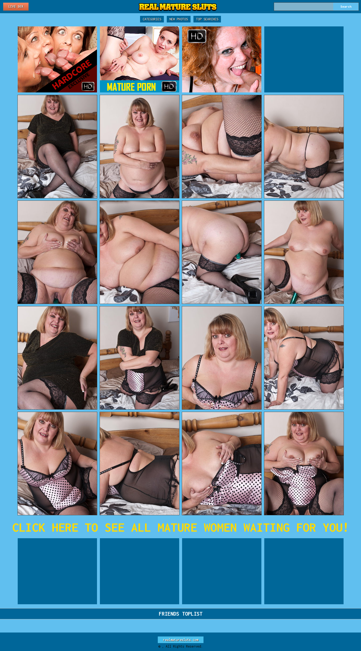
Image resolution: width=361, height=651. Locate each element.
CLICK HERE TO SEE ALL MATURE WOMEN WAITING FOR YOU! (180, 527)
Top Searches (207, 19)
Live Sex (15, 6)
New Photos (178, 19)
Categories (152, 19)
